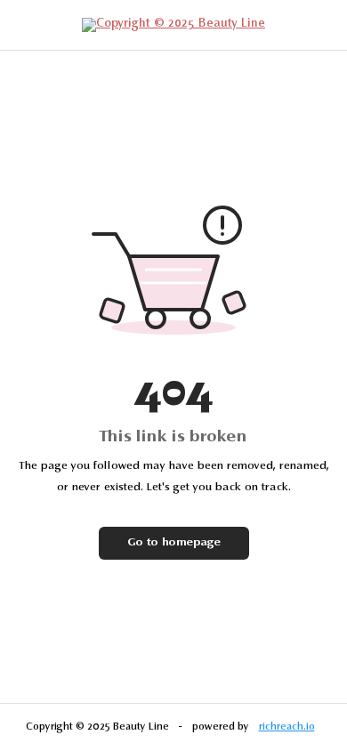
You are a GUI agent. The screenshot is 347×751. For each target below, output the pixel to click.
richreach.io (287, 727)
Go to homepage (174, 542)
